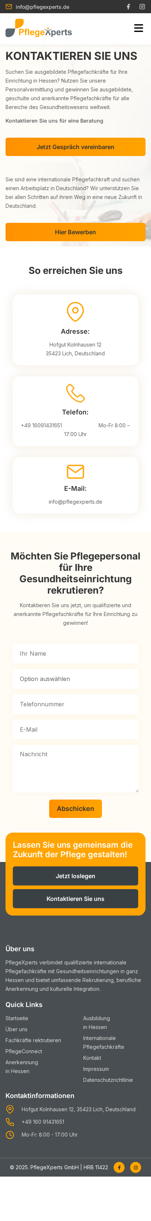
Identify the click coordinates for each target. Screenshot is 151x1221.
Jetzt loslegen (75, 876)
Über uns (16, 1029)
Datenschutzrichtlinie (108, 1080)
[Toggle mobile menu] (139, 28)
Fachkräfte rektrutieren (33, 1040)
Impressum (96, 1069)
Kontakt (92, 1058)
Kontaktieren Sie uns (75, 898)
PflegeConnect (23, 1051)
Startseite (16, 1018)
